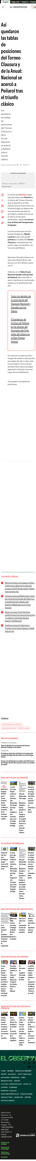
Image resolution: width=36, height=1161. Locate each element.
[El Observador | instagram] (30, 1059)
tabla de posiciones (9, 728)
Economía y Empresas (10, 1077)
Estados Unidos (7, 1101)
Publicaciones (26, 1094)
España (28, 1097)
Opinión (4, 1087)
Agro (23, 1077)
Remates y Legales (9, 1091)
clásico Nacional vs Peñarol (11, 724)
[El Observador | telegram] (29, 1067)
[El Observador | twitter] (22, 1059)
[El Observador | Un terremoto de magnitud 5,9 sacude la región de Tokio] (22, 963)
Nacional (23, 195)
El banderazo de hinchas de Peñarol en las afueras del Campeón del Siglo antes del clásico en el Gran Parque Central (17, 755)
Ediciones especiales (10, 1094)
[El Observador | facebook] (26, 1059)
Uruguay (5, 2)
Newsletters (6, 1097)
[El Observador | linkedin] (29, 1063)
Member (10, 1071)
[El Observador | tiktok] (25, 1063)
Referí (3, 1074)
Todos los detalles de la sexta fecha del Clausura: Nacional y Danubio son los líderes (15, 746)
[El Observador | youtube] (34, 1059)
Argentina (18, 1097)
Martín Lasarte (24, 728)
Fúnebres (13, 1087)
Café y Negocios (24, 1074)
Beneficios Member (23, 1071)
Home (3, 1071)
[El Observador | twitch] (34, 1067)
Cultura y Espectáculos (11, 1084)
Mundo (17, 1081)
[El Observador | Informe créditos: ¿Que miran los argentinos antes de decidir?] (31, 916)
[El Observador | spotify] (34, 1063)
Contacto (4, 1157)
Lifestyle (27, 1084)
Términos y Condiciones (5, 1153)
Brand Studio (7, 1081)
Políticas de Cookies (5, 1143)
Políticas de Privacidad (5, 1148)
